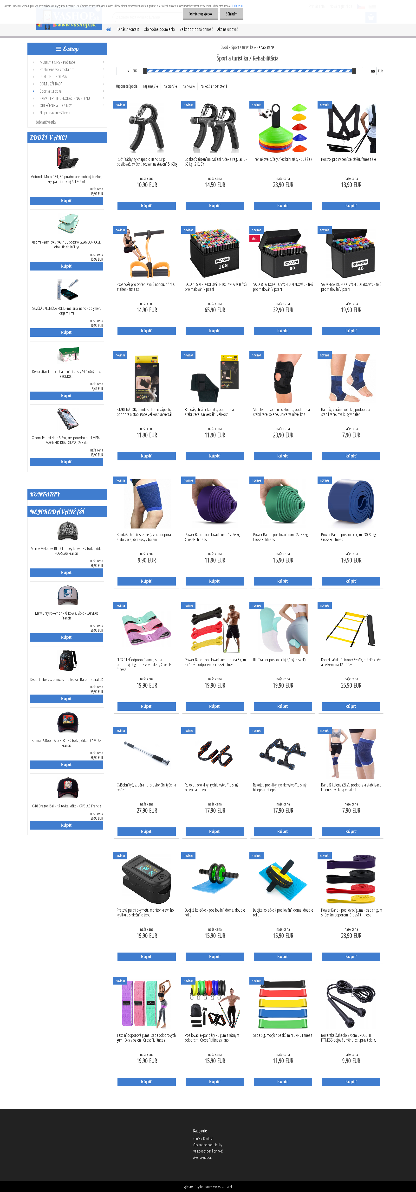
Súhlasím (231, 14)
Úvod (224, 47)
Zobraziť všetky (46, 122)
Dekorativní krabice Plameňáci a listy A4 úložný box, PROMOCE (66, 374)
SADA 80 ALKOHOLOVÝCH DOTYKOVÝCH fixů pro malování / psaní (283, 287)
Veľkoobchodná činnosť (196, 29)
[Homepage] (106, 28)
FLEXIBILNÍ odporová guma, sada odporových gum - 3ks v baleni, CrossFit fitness (144, 663)
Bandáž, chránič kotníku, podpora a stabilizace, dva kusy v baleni (345, 412)
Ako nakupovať (227, 29)
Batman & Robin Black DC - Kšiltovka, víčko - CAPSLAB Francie (67, 743)
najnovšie (189, 86)
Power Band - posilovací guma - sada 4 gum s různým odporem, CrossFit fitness (351, 913)
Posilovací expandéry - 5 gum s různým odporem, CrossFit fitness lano (212, 1038)
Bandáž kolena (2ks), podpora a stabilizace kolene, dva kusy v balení (351, 787)
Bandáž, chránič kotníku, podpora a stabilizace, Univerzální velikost (209, 412)
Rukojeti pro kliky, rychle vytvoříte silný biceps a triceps (211, 787)
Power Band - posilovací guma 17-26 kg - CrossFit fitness (213, 537)
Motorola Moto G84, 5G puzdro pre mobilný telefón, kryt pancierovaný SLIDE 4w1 (67, 179)
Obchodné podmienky (159, 29)
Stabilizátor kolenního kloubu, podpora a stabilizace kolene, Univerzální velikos (281, 412)
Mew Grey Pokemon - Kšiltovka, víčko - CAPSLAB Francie (66, 615)
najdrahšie (170, 86)
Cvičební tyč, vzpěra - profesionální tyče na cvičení (146, 787)
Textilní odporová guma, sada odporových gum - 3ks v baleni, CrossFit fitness (146, 1038)
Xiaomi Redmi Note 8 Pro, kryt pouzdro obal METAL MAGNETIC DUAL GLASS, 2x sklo (66, 440)
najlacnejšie (150, 86)
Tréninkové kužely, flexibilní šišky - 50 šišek (282, 159)
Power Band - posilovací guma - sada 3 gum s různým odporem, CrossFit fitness (215, 662)
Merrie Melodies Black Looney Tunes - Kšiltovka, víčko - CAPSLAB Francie (67, 551)
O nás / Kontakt (128, 29)
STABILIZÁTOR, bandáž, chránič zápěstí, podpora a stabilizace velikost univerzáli (144, 412)
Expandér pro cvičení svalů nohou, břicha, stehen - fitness (146, 287)
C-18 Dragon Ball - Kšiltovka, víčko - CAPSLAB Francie (66, 806)
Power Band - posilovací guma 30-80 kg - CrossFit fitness (349, 537)
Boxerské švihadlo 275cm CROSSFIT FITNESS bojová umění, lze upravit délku (349, 1038)
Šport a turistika (242, 47)
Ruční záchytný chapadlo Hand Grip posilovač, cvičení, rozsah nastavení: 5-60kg (147, 162)
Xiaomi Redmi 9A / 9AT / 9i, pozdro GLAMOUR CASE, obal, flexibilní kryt (67, 244)
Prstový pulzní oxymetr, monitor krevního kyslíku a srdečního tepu (145, 913)
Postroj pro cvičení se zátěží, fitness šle (348, 159)
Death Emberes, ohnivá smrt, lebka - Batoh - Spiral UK (66, 679)
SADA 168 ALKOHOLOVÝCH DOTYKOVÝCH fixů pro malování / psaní (216, 287)
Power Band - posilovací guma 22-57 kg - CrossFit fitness (281, 537)
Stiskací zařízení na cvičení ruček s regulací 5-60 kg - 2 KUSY (216, 162)
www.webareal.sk (221, 1186)
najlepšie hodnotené (214, 86)
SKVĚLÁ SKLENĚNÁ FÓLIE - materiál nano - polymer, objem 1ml (66, 311)
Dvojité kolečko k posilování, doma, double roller (215, 913)
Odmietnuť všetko (200, 14)
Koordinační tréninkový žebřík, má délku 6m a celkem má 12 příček (351, 662)
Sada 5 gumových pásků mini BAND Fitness (282, 1035)
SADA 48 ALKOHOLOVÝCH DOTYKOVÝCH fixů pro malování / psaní (351, 287)
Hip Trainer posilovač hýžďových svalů (279, 660)
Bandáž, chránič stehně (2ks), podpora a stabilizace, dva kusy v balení (145, 537)
